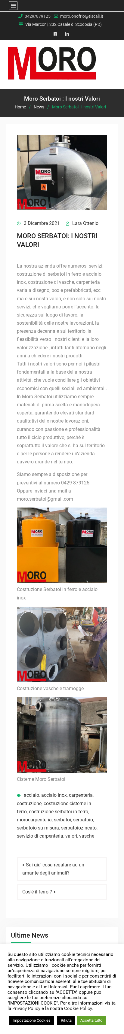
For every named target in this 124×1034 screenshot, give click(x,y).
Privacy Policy (26, 1008)
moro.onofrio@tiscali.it (81, 16)
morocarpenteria (34, 820)
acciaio (31, 795)
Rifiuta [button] (66, 1020)
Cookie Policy (78, 1008)
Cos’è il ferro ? (37, 892)
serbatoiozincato (79, 828)
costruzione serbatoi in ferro (58, 811)
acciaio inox (54, 795)
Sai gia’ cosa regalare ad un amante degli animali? (53, 869)
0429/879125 (38, 16)
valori (71, 836)
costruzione (29, 803)
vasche (86, 836)
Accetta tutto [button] (91, 1020)
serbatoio (83, 820)
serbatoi (62, 820)
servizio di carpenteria (40, 836)
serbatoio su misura (38, 828)
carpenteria (81, 795)
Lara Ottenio (85, 223)
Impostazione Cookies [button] (32, 1020)
